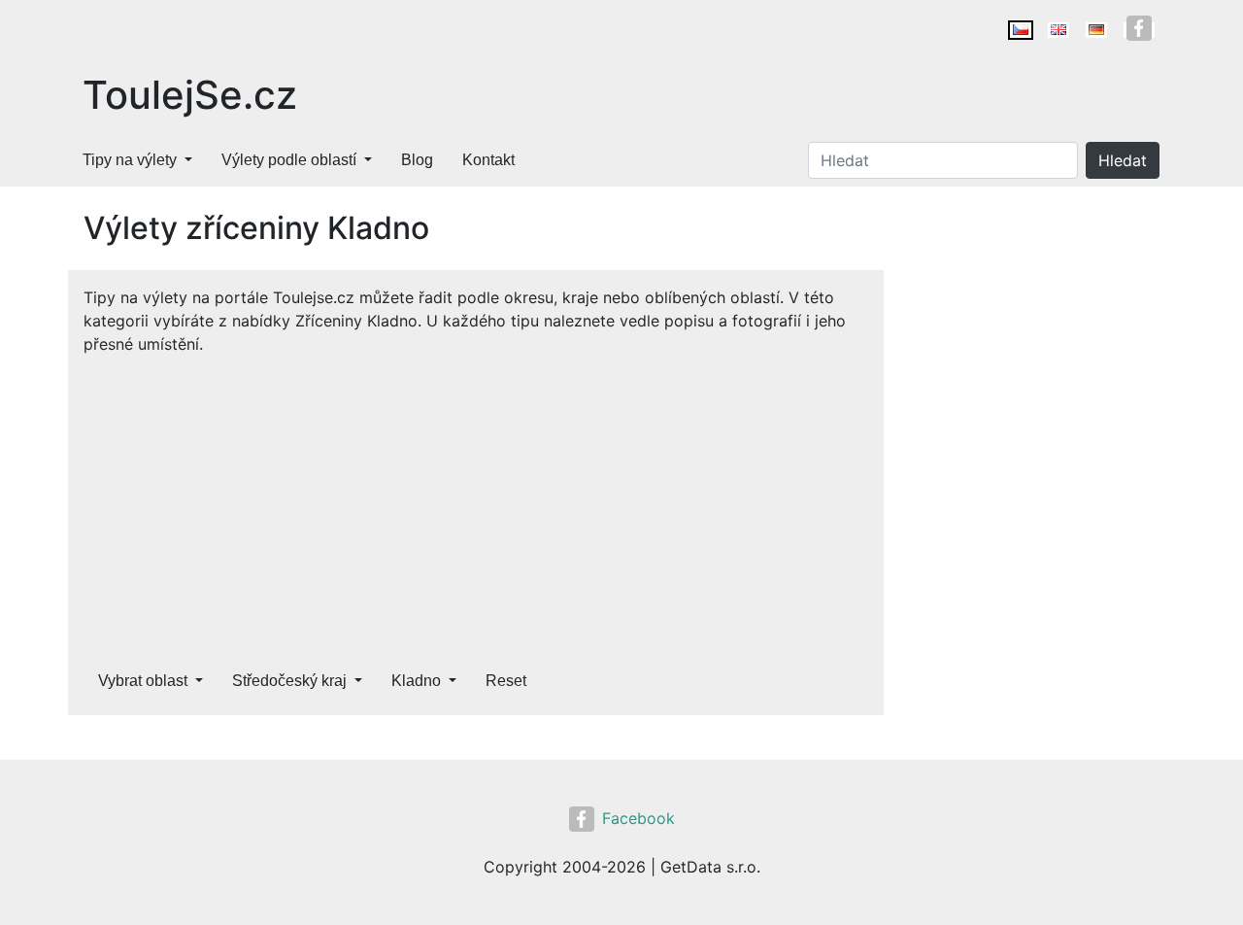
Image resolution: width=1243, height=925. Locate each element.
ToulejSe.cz (190, 95)
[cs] (1020, 30)
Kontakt (488, 160)
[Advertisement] (476, 501)
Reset (506, 680)
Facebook (638, 818)
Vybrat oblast (142, 680)
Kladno (416, 680)
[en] (1058, 30)
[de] (1096, 30)
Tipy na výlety (130, 160)
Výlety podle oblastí (288, 160)
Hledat (1122, 160)
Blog (417, 160)
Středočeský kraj (289, 680)
